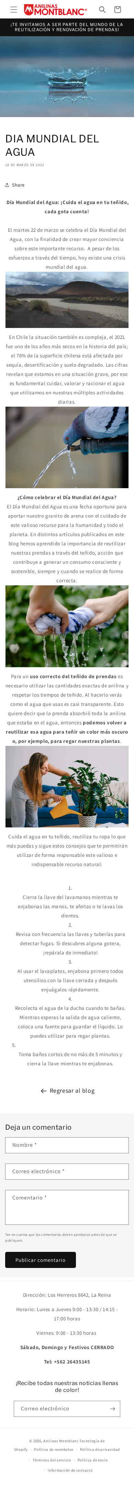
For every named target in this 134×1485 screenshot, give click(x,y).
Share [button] (18, 185)
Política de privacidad (100, 1449)
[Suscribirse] (112, 1409)
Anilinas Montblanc (61, 1440)
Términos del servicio (52, 1460)
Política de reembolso (54, 1449)
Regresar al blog (72, 1090)
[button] (13, 9)
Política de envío (93, 1460)
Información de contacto (70, 1470)
